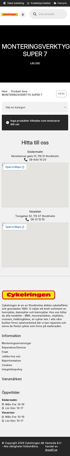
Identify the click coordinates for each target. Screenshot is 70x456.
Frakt (5, 351)
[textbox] (34, 107)
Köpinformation (11, 360)
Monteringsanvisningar (16, 343)
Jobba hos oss (11, 356)
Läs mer (35, 62)
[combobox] (35, 107)
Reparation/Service (14, 347)
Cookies (7, 365)
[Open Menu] (23, 15)
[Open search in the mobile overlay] (48, 14)
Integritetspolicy (12, 369)
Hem (4, 91)
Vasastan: (8, 412)
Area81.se (51, 449)
